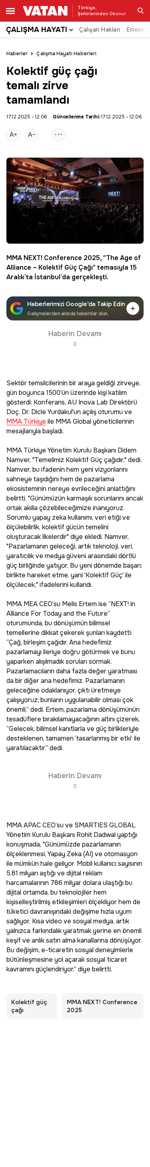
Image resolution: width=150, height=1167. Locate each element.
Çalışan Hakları (99, 29)
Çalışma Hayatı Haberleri (66, 53)
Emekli (135, 29)
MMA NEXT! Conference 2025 (53, 258)
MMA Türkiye (26, 421)
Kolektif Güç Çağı (65, 267)
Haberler (17, 53)
